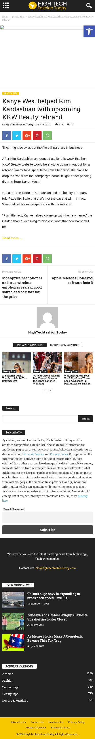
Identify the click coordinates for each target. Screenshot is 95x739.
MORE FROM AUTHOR (64, 345)
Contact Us (37, 722)
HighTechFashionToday (19, 124)
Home (5, 16)
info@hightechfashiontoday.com (55, 568)
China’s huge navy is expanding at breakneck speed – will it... (53, 596)
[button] (89, 31)
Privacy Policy (59, 454)
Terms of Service (33, 454)
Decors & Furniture (15, 700)
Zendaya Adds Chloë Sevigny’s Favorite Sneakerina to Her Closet (57, 617)
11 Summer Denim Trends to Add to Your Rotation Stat (14, 378)
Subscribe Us (18, 722)
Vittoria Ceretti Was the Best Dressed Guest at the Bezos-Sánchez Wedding (46, 379)
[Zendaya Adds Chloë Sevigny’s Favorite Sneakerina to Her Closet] (13, 621)
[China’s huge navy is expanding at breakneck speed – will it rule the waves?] (13, 600)
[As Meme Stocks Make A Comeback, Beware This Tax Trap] (13, 642)
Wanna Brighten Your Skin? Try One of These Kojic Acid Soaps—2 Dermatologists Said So (77, 379)
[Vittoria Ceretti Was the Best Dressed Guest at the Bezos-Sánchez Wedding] (47, 362)
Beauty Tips (18, 16)
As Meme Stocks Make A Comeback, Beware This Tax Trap (55, 638)
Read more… (12, 238)
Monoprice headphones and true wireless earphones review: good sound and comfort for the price (22, 287)
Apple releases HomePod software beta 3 (72, 280)
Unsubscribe (55, 722)
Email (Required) (14, 509)
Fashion (7, 680)
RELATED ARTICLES (30, 345)
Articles (7, 674)
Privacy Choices (60, 727)
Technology (10, 687)
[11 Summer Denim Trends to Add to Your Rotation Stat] (16, 362)
